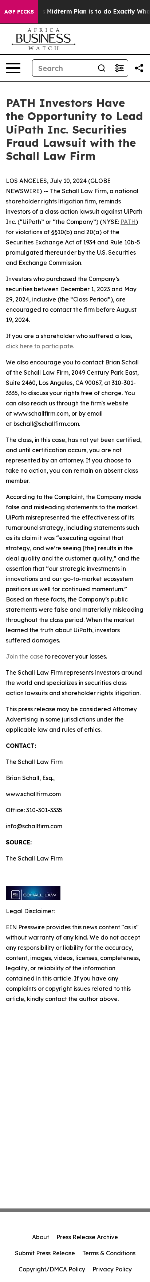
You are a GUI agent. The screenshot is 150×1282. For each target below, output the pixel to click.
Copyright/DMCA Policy (52, 1269)
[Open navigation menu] (13, 68)
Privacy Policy (112, 1269)
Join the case (24, 656)
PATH (128, 221)
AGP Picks (19, 11)
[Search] (101, 68)
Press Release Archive (87, 1237)
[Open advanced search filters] (119, 68)
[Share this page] (139, 68)
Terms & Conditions (108, 1253)
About (40, 1237)
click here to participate (39, 346)
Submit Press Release (45, 1253)
